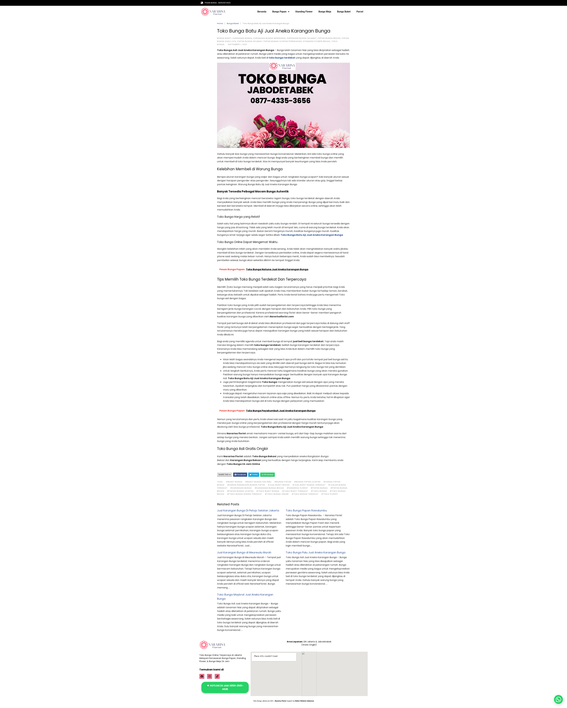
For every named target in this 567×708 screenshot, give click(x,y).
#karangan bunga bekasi (269, 488)
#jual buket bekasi (279, 484)
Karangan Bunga (242, 38)
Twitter (254, 474)
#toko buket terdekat (295, 491)
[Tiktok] (217, 676)
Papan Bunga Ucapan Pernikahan (283, 41)
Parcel (359, 11)
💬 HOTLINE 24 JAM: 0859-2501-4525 (225, 687)
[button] (558, 699)
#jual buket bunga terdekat (309, 484)
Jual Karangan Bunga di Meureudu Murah (244, 552)
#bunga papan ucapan (307, 481)
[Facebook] (201, 676)
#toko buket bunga (267, 491)
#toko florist (329, 494)
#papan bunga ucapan (240, 491)
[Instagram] (209, 676)
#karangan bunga (241, 488)
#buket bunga (234, 481)
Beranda (261, 11)
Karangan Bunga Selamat (302, 38)
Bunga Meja (324, 11)
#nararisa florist (297, 488)
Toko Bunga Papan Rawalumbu (306, 510)
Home (220, 23)
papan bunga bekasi (329, 38)
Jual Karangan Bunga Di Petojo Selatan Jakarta (248, 510)
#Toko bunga (319, 491)
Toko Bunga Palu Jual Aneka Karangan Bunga (315, 552)
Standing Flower (304, 11)
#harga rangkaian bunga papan (246, 484)
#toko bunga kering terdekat (244, 494)
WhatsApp (268, 474)
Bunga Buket (344, 11)
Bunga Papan (279, 11)
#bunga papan (282, 481)
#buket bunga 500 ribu (258, 481)
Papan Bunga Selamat (249, 41)
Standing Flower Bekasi (316, 41)
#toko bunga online (277, 494)
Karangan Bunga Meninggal (270, 38)
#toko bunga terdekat (305, 494)
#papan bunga (319, 488)
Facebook (241, 474)
